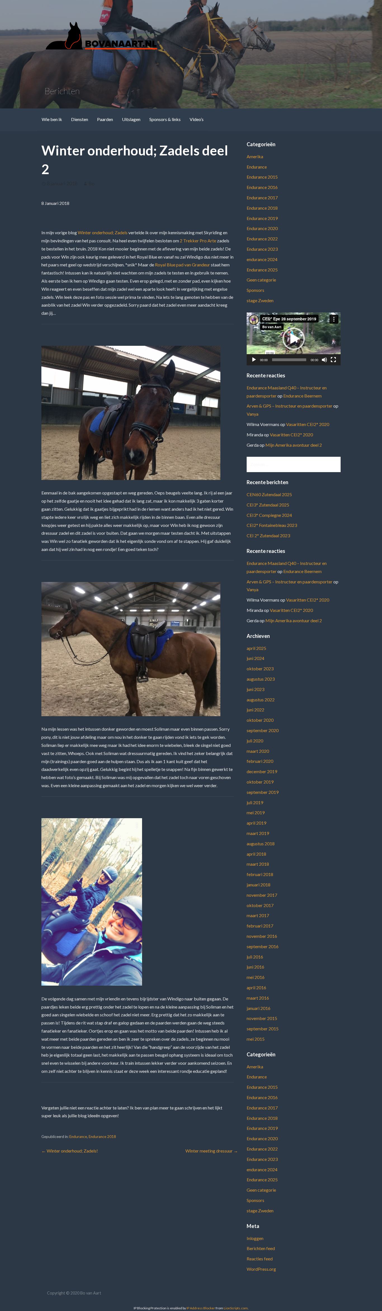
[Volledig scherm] (333, 360)
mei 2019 (256, 812)
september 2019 (263, 792)
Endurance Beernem (302, 395)
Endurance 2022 (262, 238)
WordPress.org (261, 1269)
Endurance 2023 (262, 249)
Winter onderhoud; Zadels (103, 232)
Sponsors (255, 290)
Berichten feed (261, 1248)
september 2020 (263, 730)
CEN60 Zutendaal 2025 (269, 494)
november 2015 (262, 1018)
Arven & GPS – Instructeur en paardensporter (290, 405)
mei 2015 (256, 1039)
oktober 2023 (260, 668)
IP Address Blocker (201, 1308)
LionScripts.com (236, 1308)
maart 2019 (258, 833)
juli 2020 (255, 740)
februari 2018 (260, 874)
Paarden (105, 119)
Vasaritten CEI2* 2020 (307, 424)
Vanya (252, 414)
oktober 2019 (260, 781)
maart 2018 (258, 864)
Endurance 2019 (262, 218)
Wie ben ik (52, 119)
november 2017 (262, 895)
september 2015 (263, 1028)
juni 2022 (255, 709)
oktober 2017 (260, 905)
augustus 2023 (261, 678)
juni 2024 (255, 658)
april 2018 (256, 853)
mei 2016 (256, 977)
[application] (294, 339)
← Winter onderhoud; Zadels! (69, 1150)
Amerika (255, 156)
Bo (91, 183)
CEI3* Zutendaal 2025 (268, 504)
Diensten (79, 119)
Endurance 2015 (262, 176)
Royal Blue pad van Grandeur (182, 264)
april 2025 (256, 648)
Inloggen (255, 1238)
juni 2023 (255, 689)
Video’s (197, 119)
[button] (293, 339)
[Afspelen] (254, 360)
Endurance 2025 (262, 269)
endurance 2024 (262, 259)
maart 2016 (258, 997)
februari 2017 (260, 925)
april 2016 (256, 987)
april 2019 (256, 822)
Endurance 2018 (102, 1136)
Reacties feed (260, 1258)
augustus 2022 (261, 699)
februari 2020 (260, 761)
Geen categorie (261, 279)
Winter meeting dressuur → (211, 1150)
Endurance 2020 (262, 228)
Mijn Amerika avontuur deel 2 (293, 445)
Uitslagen (131, 119)
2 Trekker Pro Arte (198, 240)
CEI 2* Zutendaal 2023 (268, 535)
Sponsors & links (165, 119)
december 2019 (262, 771)
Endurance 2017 (262, 197)
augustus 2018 (261, 843)
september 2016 (263, 946)
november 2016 (262, 936)
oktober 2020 (260, 720)
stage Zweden (260, 300)
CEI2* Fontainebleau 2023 (272, 525)
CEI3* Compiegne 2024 (269, 515)
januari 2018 (258, 884)
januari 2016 (258, 1008)
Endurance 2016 (262, 187)
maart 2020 (258, 751)
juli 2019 (255, 802)
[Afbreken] (324, 360)
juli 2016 (255, 956)
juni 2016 (255, 966)
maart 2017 (258, 915)
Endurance (78, 1136)
